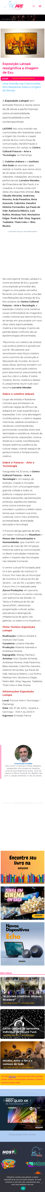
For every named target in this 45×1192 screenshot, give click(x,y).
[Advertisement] (22, 255)
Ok (23, 1188)
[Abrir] (40, 6)
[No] (42, 1183)
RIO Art (12, 1076)
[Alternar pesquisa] (34, 6)
